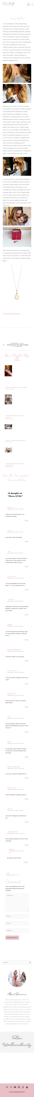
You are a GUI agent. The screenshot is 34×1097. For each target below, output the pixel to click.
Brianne (11, 849)
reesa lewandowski (13, 767)
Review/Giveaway (22, 345)
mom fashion (24, 344)
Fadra (9, 741)
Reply (27, 520)
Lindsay (9, 624)
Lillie (9, 716)
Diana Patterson (12, 831)
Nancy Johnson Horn (13, 649)
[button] (28, 4)
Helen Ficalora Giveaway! (11, 314)
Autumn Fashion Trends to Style (16, 387)
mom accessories (13, 344)
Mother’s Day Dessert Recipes (15, 440)
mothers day (11, 345)
